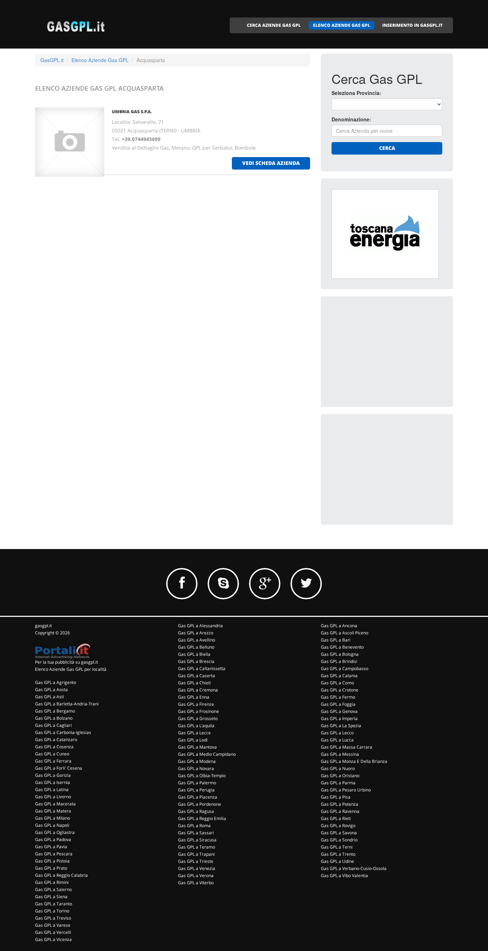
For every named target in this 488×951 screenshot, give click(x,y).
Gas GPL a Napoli (52, 825)
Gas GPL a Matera (53, 811)
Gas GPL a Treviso (53, 918)
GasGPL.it (52, 60)
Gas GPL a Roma (194, 825)
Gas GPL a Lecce (194, 733)
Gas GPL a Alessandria (200, 626)
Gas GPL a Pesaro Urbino (346, 790)
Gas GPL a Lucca (337, 740)
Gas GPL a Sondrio (339, 840)
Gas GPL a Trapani (196, 854)
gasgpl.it (43, 626)
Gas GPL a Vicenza (53, 939)
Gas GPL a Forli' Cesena (58, 768)
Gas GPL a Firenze (196, 704)
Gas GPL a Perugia (196, 790)
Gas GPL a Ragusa (196, 811)
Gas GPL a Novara (196, 768)
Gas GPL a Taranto (53, 904)
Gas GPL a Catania (339, 676)
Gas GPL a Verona (196, 875)
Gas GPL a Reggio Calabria (61, 875)
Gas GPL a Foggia (338, 704)
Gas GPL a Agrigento (55, 682)
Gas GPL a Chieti (194, 683)
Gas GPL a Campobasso (344, 668)
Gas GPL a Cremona (198, 690)
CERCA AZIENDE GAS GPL (274, 25)
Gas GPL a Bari (335, 640)
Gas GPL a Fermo (338, 697)
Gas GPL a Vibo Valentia (344, 875)
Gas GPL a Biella (194, 654)
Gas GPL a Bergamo (55, 711)
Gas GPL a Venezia (196, 868)
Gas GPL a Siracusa (197, 840)
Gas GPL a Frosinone (198, 711)
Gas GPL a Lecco (337, 733)
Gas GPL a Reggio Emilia (202, 818)
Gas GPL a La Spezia (341, 726)
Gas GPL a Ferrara (53, 761)
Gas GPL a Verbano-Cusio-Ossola (354, 868)
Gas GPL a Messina (340, 754)
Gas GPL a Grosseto (198, 718)
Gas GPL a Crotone (339, 690)
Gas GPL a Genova (339, 711)
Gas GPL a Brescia (196, 661)
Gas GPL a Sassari (196, 833)
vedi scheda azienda (271, 163)
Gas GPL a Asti (49, 697)
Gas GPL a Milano (52, 818)
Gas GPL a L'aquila (196, 726)
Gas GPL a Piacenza (197, 797)
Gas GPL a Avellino (196, 640)
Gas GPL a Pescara (54, 854)
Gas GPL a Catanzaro (56, 739)
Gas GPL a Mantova (197, 747)
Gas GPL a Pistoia (52, 861)
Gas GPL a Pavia (51, 847)
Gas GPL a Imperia (339, 718)
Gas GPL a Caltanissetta (201, 668)
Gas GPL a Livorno (53, 797)
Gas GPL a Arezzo (195, 633)
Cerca (387, 148)
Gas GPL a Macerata (55, 804)
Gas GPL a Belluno (196, 647)
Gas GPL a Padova (53, 839)
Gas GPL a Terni (337, 847)
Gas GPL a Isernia (52, 782)
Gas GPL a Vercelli (53, 932)
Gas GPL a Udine (337, 861)
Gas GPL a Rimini (52, 882)
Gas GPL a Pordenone (199, 804)
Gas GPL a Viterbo (196, 883)
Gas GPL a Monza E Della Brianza (354, 761)
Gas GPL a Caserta (196, 676)
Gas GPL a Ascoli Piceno (344, 633)
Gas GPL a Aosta (51, 689)
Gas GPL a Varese (52, 925)
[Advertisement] (385, 351)
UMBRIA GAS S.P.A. (132, 112)
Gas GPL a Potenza (339, 804)
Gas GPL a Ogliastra (55, 832)
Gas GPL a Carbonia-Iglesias (63, 732)
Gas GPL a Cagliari (53, 725)
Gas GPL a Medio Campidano (207, 754)
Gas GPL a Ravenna (340, 811)
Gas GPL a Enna (193, 697)
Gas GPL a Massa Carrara (346, 747)
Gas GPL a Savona (339, 833)
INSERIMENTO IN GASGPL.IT (412, 25)
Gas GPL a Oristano (340, 776)
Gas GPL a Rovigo (338, 825)
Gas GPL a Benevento (342, 647)
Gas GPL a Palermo (197, 783)
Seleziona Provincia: (356, 92)
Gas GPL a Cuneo (52, 754)
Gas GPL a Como (337, 683)
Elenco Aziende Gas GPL (100, 60)
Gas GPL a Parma (338, 783)
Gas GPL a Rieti (336, 818)
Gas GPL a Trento (338, 854)
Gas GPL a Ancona (339, 626)
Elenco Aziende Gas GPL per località (70, 669)
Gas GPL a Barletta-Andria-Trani (67, 704)
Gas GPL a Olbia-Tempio (202, 776)
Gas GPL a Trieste (195, 861)
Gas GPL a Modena (197, 761)
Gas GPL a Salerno (53, 889)
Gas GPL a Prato (51, 868)
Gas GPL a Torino (52, 911)
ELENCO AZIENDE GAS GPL (341, 25)
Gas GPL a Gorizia (53, 775)
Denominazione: (351, 119)
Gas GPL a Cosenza (54, 747)
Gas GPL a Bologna (340, 654)
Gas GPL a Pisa (335, 797)
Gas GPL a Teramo (196, 847)
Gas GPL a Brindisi (339, 661)
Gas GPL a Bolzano (54, 718)
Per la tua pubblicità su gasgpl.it (66, 662)
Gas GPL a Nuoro (338, 768)
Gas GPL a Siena (51, 897)
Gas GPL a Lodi (193, 740)
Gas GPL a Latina (52, 789)
